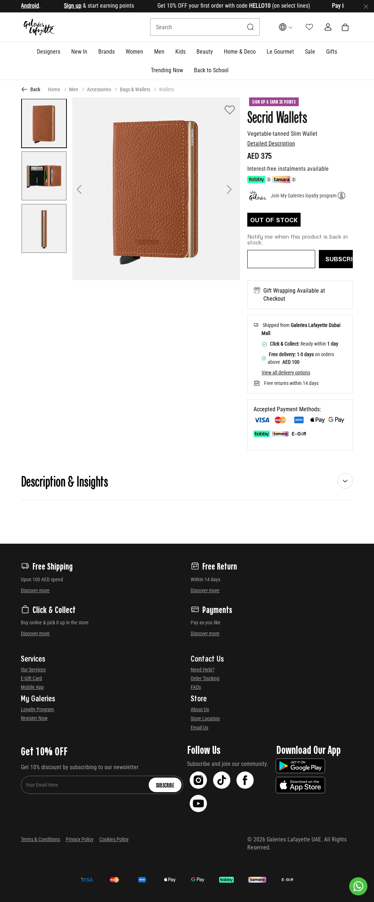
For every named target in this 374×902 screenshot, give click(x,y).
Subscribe (165, 785)
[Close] (366, 6)
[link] (106, 51)
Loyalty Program (37, 709)
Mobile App (32, 687)
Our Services (33, 669)
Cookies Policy (114, 839)
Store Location (205, 718)
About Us (200, 709)
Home (54, 89)
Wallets (166, 89)
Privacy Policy (80, 839)
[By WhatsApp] (358, 886)
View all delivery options (286, 372)
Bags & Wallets (135, 89)
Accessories (99, 89)
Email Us (199, 728)
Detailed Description (271, 143)
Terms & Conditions (40, 839)
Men (73, 89)
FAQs (196, 687)
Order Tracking (205, 678)
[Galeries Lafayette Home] (39, 27)
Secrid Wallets (277, 116)
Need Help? (202, 669)
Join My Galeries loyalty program (304, 195)
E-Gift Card (31, 678)
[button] (48, 51)
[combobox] (205, 27)
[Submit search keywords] (250, 27)
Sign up (60, 5)
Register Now (34, 718)
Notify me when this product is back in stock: (297, 239)
